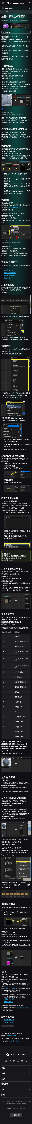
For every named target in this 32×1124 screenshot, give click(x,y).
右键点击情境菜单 (10, 273)
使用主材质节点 (9, 1020)
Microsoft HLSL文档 (22, 1008)
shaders (11, 1025)
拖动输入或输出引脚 (10, 275)
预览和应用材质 (9, 1022)
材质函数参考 (8, 1002)
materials (4, 1025)
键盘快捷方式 (8, 278)
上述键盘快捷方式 (10, 988)
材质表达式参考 (9, 999)
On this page (6, 32)
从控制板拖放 (8, 270)
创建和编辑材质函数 (15, 207)
